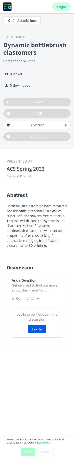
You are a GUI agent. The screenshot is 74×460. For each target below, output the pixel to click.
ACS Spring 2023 (26, 168)
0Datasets (38, 136)
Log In (37, 329)
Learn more (43, 442)
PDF (39, 113)
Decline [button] (45, 451)
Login (61, 7)
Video (38, 102)
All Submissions (24, 21)
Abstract (37, 125)
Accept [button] (28, 451)
